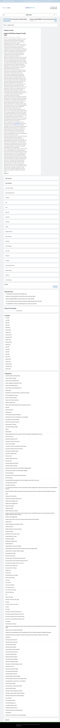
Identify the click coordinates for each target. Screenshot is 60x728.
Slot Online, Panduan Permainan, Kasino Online (14, 614)
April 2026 (7, 325)
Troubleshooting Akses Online (11, 707)
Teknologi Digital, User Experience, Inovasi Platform (15, 681)
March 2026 (7, 327)
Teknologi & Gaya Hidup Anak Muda (12, 649)
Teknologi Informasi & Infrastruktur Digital (13, 685)
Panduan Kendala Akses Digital (11, 510)
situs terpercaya (8, 246)
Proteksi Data (8, 572)
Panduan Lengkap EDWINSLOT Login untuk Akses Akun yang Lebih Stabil (35, 19)
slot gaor (7, 606)
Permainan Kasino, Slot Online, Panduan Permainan (15, 558)
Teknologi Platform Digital (10, 688)
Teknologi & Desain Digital (10, 644)
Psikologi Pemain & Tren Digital (11, 575)
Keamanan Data (8, 460)
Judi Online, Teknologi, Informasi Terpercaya (14, 448)
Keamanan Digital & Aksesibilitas (11, 463)
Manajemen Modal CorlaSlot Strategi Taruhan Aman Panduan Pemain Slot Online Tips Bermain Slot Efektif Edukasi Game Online (30, 491)
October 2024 (8, 368)
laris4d (6, 226)
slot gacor (7, 197)
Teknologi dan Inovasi (9, 666)
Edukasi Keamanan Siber (10, 402)
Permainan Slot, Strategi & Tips (11, 565)
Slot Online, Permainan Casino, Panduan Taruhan (14, 616)
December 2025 (8, 334)
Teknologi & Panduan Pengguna (11, 659)
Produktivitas (8, 570)
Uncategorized (8, 712)
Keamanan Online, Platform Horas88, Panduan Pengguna (16, 470)
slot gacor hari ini (8, 231)
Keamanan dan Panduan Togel (11, 458)
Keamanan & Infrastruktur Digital (11, 451)
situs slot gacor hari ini (9, 192)
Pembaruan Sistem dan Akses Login (12, 533)
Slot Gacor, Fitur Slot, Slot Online (11, 604)
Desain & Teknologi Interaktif (11, 397)
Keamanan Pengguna (9, 473)
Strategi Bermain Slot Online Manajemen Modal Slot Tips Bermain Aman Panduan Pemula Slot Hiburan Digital (26, 634)
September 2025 (8, 342)
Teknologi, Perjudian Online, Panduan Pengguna (14, 695)
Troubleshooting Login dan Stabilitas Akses (13, 710)
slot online (7, 250)
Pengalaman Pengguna (9, 538)
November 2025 (8, 337)
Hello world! (19, 310)
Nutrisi (6, 493)
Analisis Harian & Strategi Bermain (12, 380)
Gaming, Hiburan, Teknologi (10, 424)
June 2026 (7, 320)
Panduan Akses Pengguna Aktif (11, 501)
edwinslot (7, 407)
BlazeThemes (19, 725)
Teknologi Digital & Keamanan (11, 673)
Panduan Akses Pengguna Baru (11, 503)
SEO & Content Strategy (10, 577)
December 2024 (8, 364)
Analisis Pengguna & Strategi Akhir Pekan (13, 383)
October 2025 (8, 339)
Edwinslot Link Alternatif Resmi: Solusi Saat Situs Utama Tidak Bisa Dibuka (20, 296)
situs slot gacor (8, 236)
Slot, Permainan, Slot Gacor (10, 623)
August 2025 (7, 344)
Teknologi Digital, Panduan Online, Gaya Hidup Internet (16, 678)
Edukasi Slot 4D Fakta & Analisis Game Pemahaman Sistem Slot (18, 404)
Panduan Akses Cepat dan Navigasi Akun (13, 498)
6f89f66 (6, 37)
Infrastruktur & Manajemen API (11, 438)
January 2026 (8, 332)
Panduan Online (8, 521)
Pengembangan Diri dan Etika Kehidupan (13, 546)
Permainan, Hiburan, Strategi (11, 567)
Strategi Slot (7, 637)
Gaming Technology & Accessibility (12, 421)
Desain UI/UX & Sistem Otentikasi (12, 400)
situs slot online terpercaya (10, 589)
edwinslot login (8, 412)
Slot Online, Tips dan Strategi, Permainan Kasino (14, 619)
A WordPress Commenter (10, 310)
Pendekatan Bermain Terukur (11, 536)
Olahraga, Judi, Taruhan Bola (10, 496)
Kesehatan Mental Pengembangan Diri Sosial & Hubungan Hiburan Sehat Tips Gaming (22, 480)
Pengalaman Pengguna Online (11, 541)
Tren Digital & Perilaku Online (11, 705)
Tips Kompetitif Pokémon (10, 700)
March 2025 (7, 356)
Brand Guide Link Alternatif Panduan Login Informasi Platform (17, 392)
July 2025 (7, 347)
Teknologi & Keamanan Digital (11, 656)
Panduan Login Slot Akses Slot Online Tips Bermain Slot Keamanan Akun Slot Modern (22, 519)
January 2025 (8, 361)
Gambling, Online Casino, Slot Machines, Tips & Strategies (16, 417)
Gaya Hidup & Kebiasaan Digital (11, 426)
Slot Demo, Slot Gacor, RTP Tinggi (12, 599)
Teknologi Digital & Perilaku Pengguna (12, 676)
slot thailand (7, 621)
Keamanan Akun (8, 456)
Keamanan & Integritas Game (11, 453)
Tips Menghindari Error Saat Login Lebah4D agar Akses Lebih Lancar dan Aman (21, 303)
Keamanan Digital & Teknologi (11, 465)
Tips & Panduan (8, 698)
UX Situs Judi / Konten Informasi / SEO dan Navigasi (15, 715)
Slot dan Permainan (9, 597)
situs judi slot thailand (9, 585)
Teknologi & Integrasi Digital (10, 654)
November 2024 (8, 366)
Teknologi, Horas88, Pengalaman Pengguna (13, 690)
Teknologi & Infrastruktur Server (11, 651)
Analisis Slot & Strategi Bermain (11, 385)
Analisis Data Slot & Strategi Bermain (12, 375)
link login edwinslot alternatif (11, 482)
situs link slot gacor (9, 188)
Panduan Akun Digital (9, 505)
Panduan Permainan (9, 526)
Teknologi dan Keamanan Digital (11, 668)
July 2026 (7, 317)
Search (6, 284)
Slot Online (7, 609)
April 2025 (7, 354)
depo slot (7, 212)
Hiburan (6, 429)
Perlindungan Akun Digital (10, 553)
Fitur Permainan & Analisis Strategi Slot (13, 414)
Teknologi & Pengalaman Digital (11, 661)
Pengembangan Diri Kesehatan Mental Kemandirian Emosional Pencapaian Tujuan (21, 548)
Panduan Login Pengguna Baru (11, 516)
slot (6, 202)
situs (6, 207)
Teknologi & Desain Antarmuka (11, 642)
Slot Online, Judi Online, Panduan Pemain (13, 611)
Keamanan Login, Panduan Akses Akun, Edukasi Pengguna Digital (18, 468)
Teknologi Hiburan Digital (10, 683)
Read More (6, 173)
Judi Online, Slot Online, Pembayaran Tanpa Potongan (15, 446)
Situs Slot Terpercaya (9, 592)
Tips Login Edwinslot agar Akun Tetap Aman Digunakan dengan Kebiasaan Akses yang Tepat (36, 1)
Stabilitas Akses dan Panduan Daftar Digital (13, 630)
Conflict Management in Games (11, 395)
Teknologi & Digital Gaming (10, 647)
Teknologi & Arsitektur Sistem (11, 639)
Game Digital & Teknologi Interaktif (12, 419)
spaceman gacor (8, 270)
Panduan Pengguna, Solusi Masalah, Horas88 (14, 524)
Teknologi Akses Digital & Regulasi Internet (13, 664)
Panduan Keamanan (9, 508)
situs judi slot (8, 582)
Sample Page (29, 14)
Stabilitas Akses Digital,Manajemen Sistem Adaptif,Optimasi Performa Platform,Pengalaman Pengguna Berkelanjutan (28, 632)
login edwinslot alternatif (10, 485)
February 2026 (8, 330)
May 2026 (7, 322)
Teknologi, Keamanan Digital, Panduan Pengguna (14, 693)
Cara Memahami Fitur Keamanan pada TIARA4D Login (16, 293)
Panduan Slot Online (9, 531)
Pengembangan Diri (9, 543)
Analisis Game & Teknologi (10, 378)
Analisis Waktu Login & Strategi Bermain (13, 387)
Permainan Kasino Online (10, 555)
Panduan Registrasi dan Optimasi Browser (13, 529)
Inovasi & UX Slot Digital (10, 443)
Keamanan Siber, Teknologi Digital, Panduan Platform (15, 475)
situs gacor (7, 580)
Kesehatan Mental (8, 477)
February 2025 (8, 359)
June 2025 (7, 349)
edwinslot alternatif (9, 409)
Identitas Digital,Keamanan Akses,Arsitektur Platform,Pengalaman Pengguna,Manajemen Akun (23, 434)
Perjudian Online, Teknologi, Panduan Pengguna (14, 550)
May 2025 (7, 351)
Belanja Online (8, 390)
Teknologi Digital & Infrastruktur (11, 671)
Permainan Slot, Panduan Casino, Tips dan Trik (14, 563)
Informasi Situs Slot (9, 436)
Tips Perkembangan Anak (10, 702)
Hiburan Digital (8, 431)
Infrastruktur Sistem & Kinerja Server (12, 441)
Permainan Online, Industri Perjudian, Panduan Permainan (16, 560)
